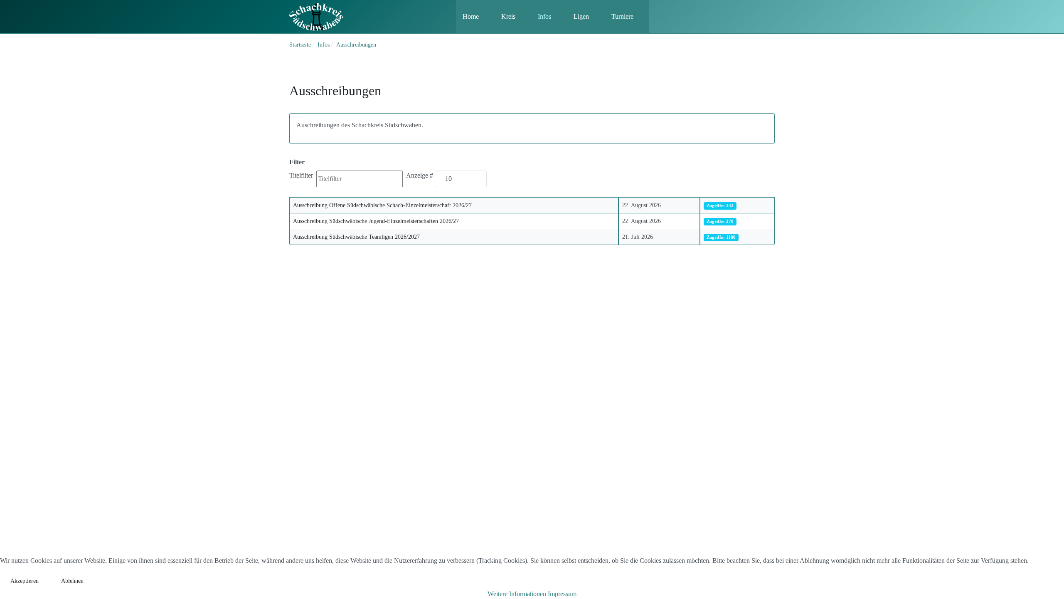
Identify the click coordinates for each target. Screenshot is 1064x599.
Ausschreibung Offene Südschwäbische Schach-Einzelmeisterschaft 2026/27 (382, 205)
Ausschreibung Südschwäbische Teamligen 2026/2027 (356, 237)
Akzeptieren (24, 581)
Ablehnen (72, 581)
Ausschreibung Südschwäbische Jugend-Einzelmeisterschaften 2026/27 (376, 221)
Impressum (562, 593)
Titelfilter (302, 175)
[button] (475, 16)
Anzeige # (419, 175)
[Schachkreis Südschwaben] (316, 16)
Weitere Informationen (517, 593)
